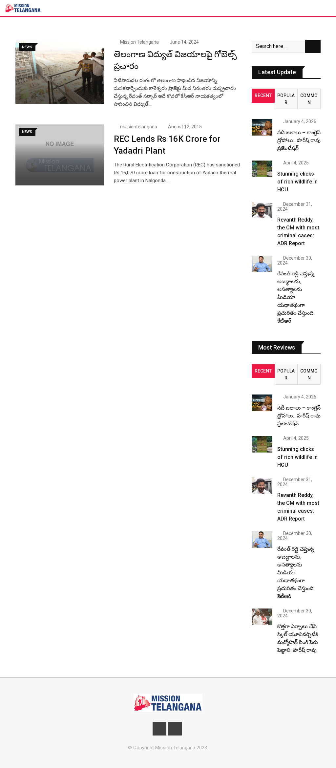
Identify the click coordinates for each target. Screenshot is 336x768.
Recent (263, 95)
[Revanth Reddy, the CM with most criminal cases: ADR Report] (262, 210)
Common (309, 99)
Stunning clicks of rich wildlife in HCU (297, 182)
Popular (286, 99)
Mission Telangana (139, 42)
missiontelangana (138, 126)
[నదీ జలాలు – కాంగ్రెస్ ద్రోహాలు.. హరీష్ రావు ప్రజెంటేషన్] (262, 127)
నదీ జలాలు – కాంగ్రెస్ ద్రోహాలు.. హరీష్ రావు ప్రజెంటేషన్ (299, 140)
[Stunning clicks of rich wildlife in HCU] (262, 168)
